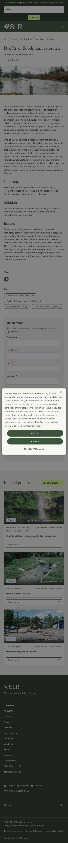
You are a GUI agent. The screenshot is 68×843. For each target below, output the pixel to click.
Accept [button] (35, 433)
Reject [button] (35, 441)
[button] (34, 449)
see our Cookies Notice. (30, 426)
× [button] (61, 392)
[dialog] (34, 421)
